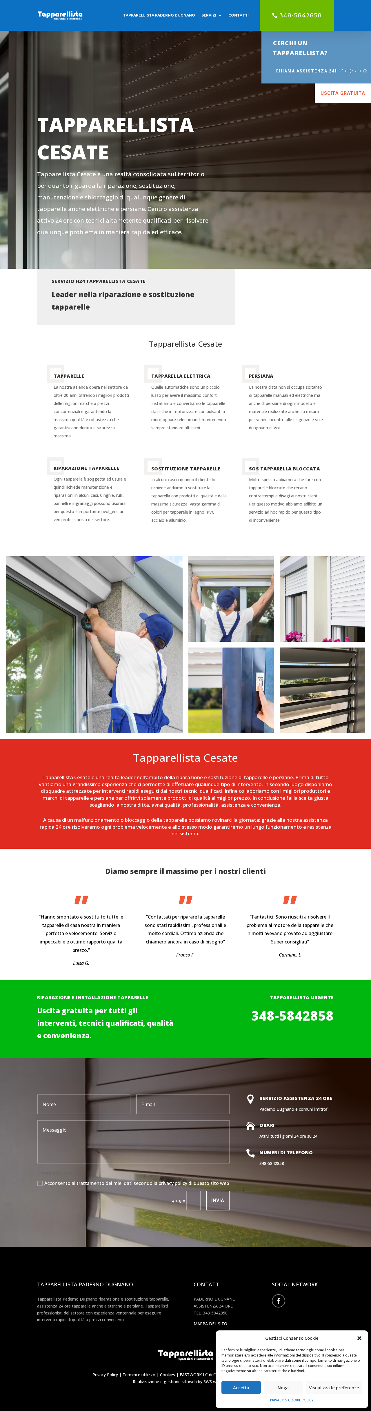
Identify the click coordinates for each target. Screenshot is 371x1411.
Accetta (241, 1387)
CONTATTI (238, 15)
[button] (359, 1338)
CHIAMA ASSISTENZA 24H (307, 71)
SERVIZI (208, 15)
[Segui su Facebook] (278, 1301)
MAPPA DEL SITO (210, 1323)
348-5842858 (300, 15)
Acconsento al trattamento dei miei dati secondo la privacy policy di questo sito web (136, 1183)
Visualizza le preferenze (334, 1387)
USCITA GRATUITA (343, 93)
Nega (283, 1387)
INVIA (217, 1200)
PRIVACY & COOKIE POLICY (292, 1400)
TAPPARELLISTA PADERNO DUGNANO (159, 15)
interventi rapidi (120, 791)
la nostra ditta (132, 804)
